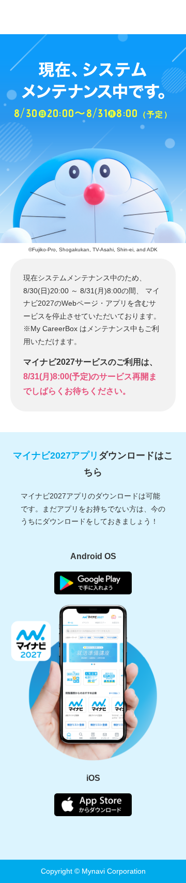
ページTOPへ (165, 844)
